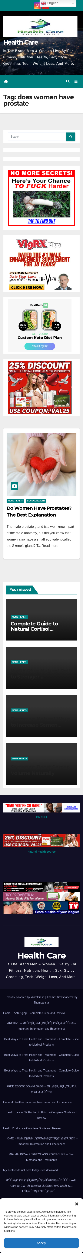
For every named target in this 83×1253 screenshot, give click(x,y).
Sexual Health (36, 501)
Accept (41, 1243)
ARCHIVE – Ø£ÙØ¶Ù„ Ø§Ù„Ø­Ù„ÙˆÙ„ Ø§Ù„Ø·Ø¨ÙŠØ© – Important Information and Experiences (41, 1026)
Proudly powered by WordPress (25, 997)
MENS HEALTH (15, 501)
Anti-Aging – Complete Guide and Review (39, 1013)
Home (6, 1013)
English (52, 3)
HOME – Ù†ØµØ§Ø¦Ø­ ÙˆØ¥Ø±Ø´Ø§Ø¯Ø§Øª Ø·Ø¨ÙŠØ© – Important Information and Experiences (42, 1141)
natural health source (42, 851)
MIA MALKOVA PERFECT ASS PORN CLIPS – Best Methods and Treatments (41, 1157)
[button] (76, 1203)
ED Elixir (41, 816)
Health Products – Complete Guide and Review (32, 1128)
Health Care (20, 42)
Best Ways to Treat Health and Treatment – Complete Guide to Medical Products (41, 1042)
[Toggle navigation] (76, 81)
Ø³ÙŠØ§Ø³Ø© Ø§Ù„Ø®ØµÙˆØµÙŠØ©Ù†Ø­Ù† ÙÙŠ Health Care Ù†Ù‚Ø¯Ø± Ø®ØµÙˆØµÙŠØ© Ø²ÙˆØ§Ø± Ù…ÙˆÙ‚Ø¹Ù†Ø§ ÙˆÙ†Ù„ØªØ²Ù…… (41, 1186)
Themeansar (41, 1002)
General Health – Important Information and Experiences (38, 1102)
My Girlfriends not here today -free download (30, 1170)
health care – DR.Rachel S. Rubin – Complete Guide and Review (41, 1115)
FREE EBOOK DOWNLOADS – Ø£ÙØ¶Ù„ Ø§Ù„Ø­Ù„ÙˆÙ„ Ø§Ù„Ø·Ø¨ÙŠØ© (41, 1089)
